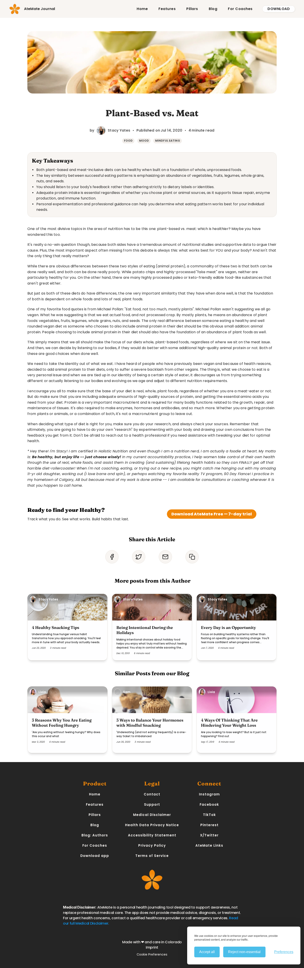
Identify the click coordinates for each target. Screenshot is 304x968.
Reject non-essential (244, 952)
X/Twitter (209, 835)
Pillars (192, 8)
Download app (94, 855)
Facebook (209, 804)
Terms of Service (152, 855)
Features (167, 8)
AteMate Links (209, 845)
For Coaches (240, 8)
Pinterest (209, 825)
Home (142, 8)
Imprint (152, 947)
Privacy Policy (152, 845)
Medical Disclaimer (152, 814)
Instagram (209, 794)
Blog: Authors (94, 835)
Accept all (207, 952)
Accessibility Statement (152, 835)
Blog (213, 8)
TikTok (209, 814)
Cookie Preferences (152, 954)
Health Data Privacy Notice (152, 825)
